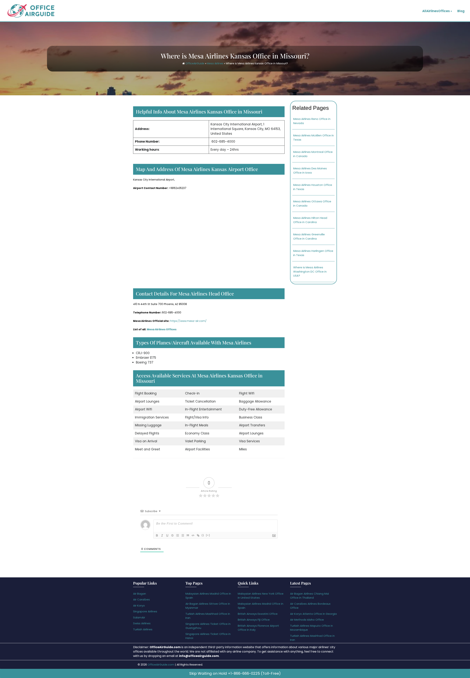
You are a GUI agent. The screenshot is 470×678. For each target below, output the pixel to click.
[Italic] (162, 535)
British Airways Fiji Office (254, 620)
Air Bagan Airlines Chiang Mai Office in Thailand (309, 596)
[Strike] (172, 535)
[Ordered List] (177, 535)
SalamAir (139, 617)
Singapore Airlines (145, 611)
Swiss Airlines (142, 623)
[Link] (198, 535)
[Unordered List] (182, 535)
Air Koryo (139, 605)
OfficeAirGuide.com (161, 664)
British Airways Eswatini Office (258, 614)
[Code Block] (193, 535)
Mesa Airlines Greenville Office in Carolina (309, 236)
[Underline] (167, 535)
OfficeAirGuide (194, 63)
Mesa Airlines (215, 63)
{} (203, 535)
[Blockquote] (187, 535)
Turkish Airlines (142, 629)
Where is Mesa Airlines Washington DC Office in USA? (310, 271)
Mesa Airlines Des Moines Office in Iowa (310, 170)
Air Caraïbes (141, 599)
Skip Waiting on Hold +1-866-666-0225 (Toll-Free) (235, 673)
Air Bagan (139, 594)
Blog (460, 11)
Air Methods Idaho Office (307, 620)
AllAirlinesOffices (436, 11)
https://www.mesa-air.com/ (188, 321)
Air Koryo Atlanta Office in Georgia (313, 614)
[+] (208, 535)
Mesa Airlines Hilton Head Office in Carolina (310, 220)
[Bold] (157, 535)
